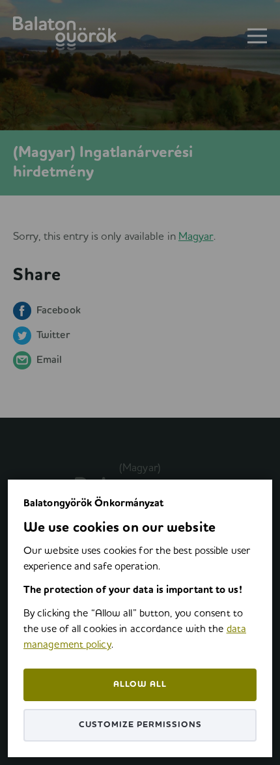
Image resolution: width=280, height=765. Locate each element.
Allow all (140, 684)
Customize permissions (140, 725)
